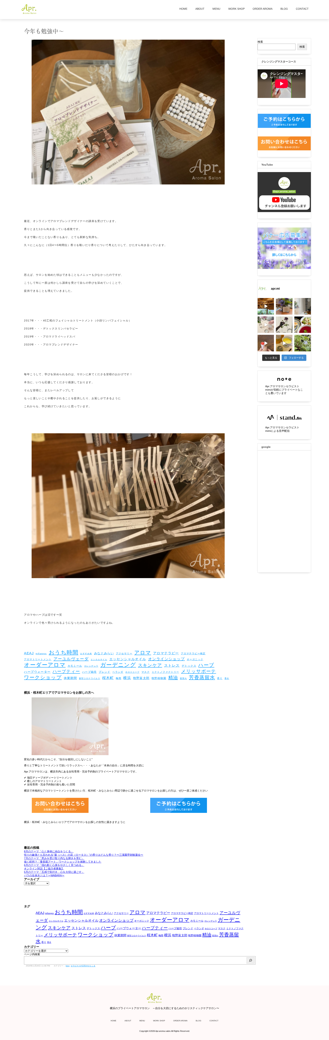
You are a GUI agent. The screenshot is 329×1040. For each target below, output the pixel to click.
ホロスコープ (132, 672)
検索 (260, 41)
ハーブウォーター (37, 671)
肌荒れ (183, 678)
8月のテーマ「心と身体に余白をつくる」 (48, 851)
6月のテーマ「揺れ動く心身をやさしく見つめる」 (54, 865)
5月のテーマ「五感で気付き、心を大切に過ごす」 (54, 871)
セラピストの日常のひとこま (83, 966)
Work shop (236, 8)
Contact (302, 8)
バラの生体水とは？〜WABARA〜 (44, 875)
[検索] (251, 960)
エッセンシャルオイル (127, 659)
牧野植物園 (159, 678)
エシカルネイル (99, 659)
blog (67, 966)
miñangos (41, 653)
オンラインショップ (166, 659)
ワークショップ (43, 677)
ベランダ (117, 672)
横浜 (127, 678)
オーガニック (195, 659)
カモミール (75, 665)
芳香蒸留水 (202, 677)
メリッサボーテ (198, 671)
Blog (284, 8)
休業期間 (70, 678)
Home (183, 8)
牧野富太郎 (141, 678)
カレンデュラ (91, 666)
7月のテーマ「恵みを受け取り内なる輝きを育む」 (54, 858)
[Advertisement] (284, 511)
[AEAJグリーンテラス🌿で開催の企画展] (266, 306)
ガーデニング (118, 664)
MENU (216, 8)
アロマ (142, 652)
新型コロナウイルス (89, 678)
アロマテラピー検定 (193, 653)
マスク (145, 672)
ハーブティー (66, 671)
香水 (226, 678)
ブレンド (104, 671)
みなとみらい (104, 653)
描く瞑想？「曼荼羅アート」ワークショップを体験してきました (62, 861)
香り (220, 678)
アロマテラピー (166, 653)
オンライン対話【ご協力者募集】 (44, 868)
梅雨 (118, 678)
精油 (173, 677)
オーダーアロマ (44, 664)
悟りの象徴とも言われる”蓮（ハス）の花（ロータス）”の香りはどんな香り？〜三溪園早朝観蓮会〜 (83, 854)
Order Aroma (262, 8)
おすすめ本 (86, 653)
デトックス (189, 665)
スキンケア (150, 665)
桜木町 (108, 678)
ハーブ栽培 (89, 671)
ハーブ (206, 665)
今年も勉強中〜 (44, 31)
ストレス (172, 665)
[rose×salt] (266, 324)
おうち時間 (63, 652)
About (199, 8)
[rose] (284, 324)
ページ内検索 (32, 954)
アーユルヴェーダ (71, 659)
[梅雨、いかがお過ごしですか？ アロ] (302, 306)
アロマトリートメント (37, 659)
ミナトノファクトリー (165, 672)
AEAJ (29, 653)
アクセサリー (124, 653)
